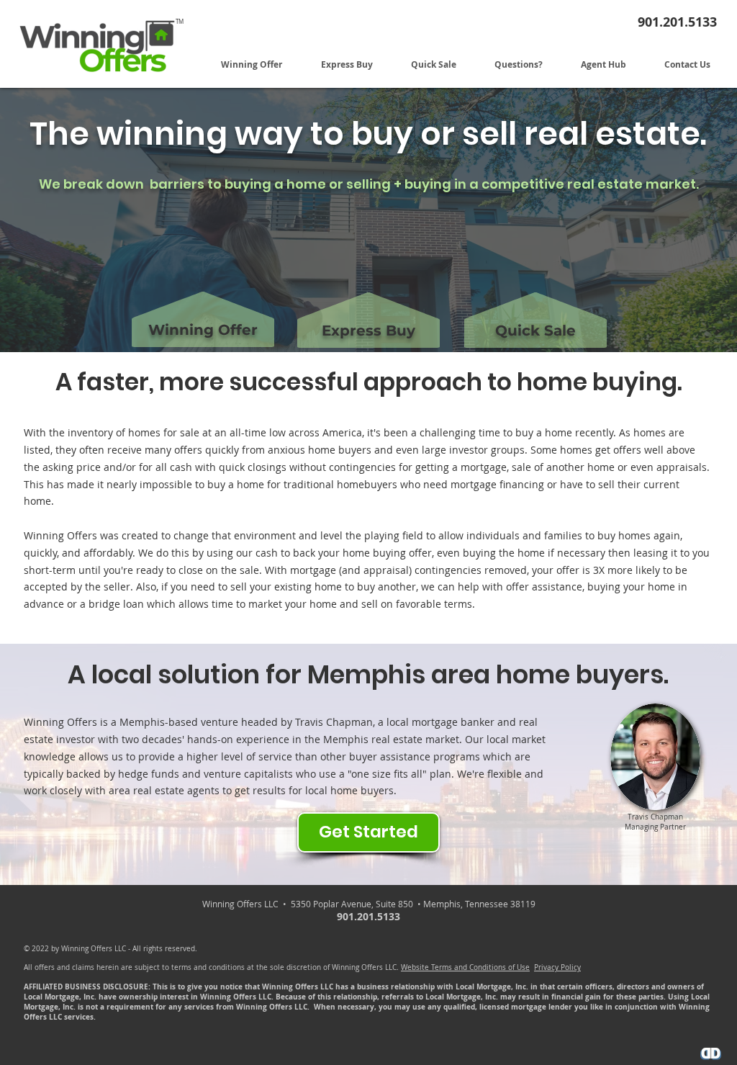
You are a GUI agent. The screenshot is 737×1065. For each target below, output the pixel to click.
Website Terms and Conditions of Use (465, 967)
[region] (202, 295)
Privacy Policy (557, 967)
